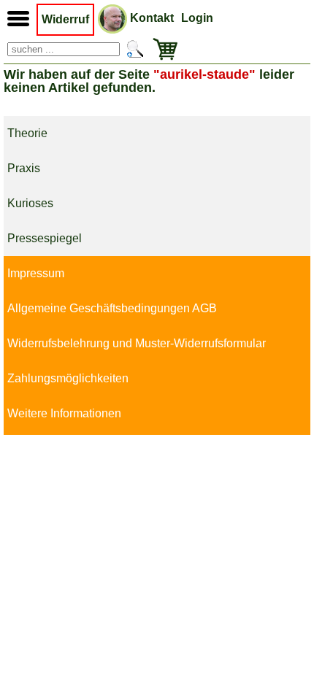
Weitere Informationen (64, 413)
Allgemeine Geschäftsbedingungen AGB (112, 308)
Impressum (35, 273)
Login (197, 18)
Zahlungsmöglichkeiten (68, 378)
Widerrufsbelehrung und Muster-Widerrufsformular (136, 343)
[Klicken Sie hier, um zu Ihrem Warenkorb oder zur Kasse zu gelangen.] (162, 49)
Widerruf (65, 19)
